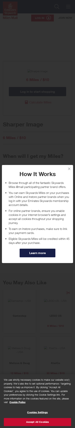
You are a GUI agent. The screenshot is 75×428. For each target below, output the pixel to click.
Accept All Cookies (37, 421)
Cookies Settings (37, 412)
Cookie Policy (17, 402)
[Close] (69, 380)
